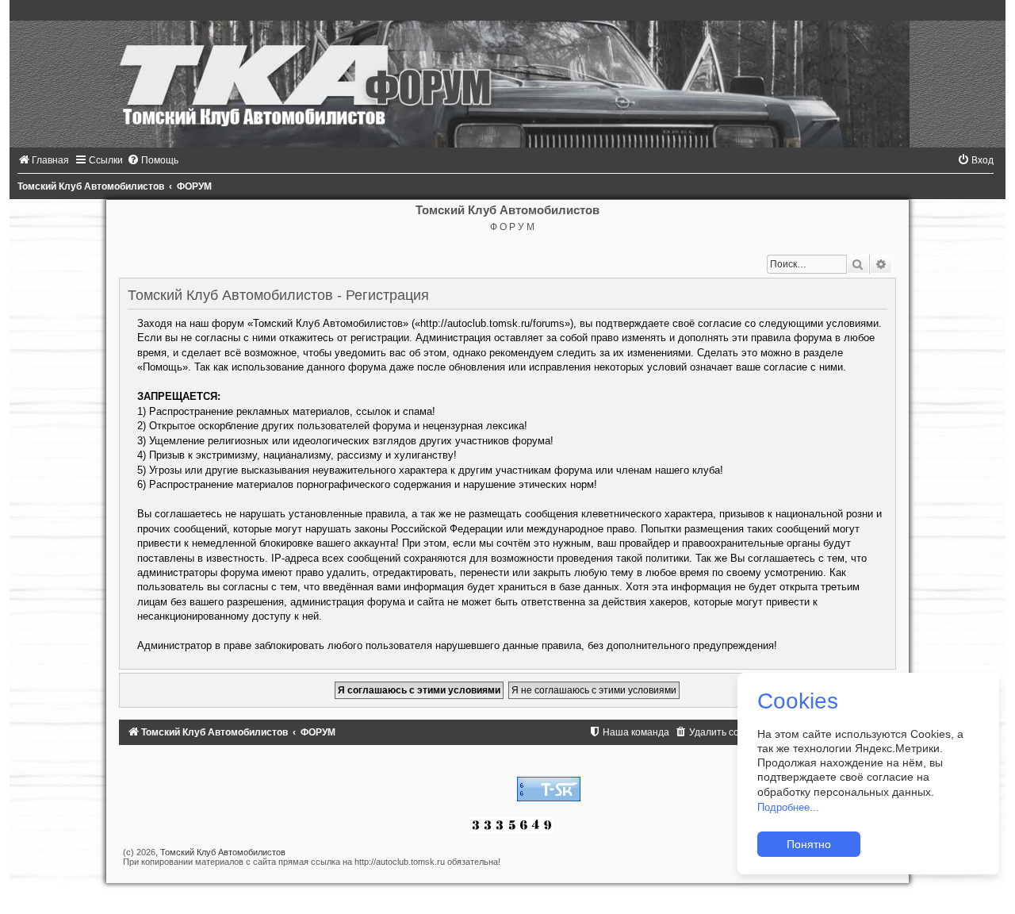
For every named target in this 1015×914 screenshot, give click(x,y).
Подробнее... (788, 807)
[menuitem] (43, 160)
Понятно (809, 844)
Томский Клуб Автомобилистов (222, 852)
